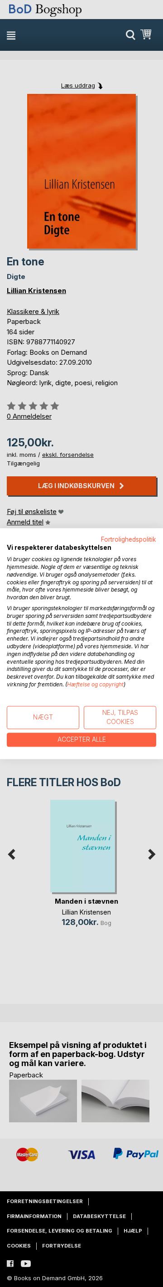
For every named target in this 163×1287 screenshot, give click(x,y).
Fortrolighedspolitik (128, 539)
